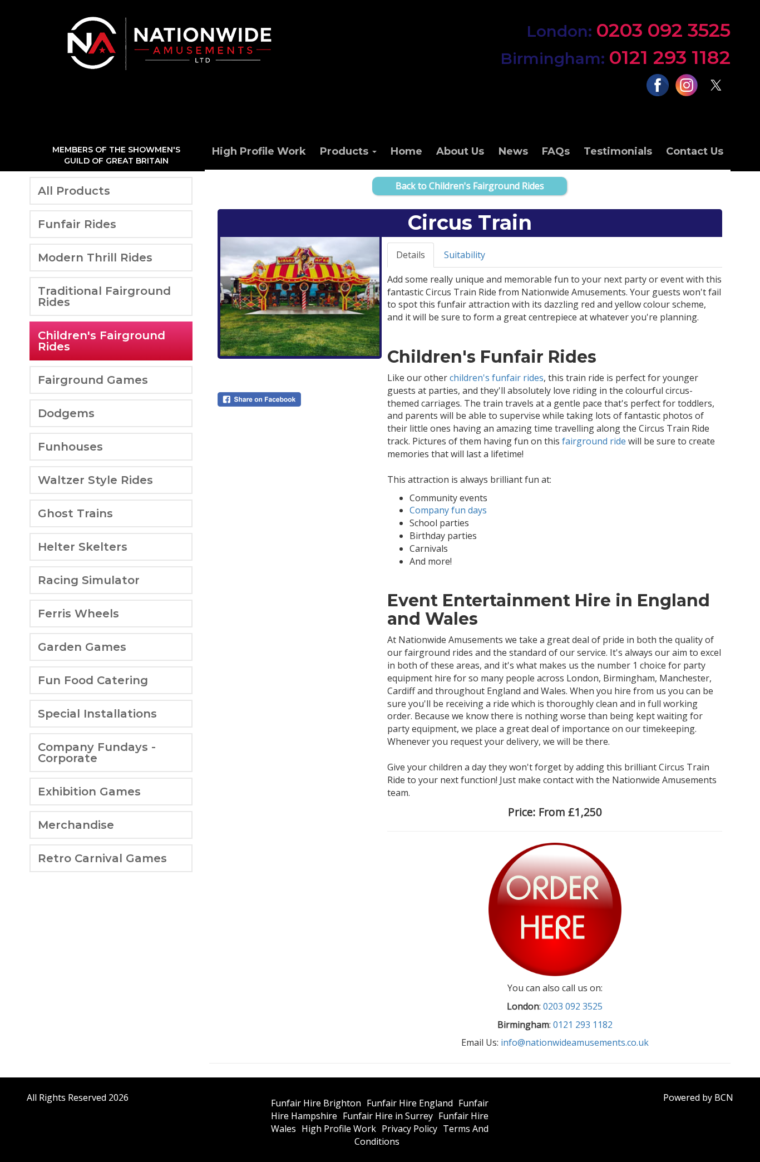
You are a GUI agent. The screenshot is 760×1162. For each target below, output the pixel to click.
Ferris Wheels (78, 613)
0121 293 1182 (615, 57)
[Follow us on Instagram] (687, 84)
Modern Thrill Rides (95, 257)
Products (345, 151)
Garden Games (82, 647)
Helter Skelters (82, 546)
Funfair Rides (77, 224)
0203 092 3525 (628, 30)
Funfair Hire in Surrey (388, 1116)
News (513, 151)
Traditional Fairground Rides (104, 296)
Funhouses (70, 446)
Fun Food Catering (93, 680)
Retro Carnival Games (102, 858)
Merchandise (76, 825)
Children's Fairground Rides (101, 341)
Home (406, 151)
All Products (74, 190)
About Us (460, 151)
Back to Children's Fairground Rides (470, 186)
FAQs (556, 151)
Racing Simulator (89, 580)
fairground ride (594, 441)
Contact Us (694, 151)
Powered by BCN (698, 1097)
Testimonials (618, 151)
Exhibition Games (89, 791)
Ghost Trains (75, 513)
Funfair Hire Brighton (316, 1103)
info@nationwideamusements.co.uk (575, 1042)
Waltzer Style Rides (95, 480)
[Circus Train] (299, 296)
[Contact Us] (554, 908)
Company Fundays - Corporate (97, 752)
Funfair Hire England (410, 1103)
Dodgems (66, 413)
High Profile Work (259, 151)
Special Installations (97, 713)
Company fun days (448, 510)
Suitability (464, 255)
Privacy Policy (409, 1129)
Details (410, 255)
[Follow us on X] (716, 84)
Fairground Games (93, 380)
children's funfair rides (497, 378)
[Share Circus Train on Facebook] (300, 399)
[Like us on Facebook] (657, 84)
